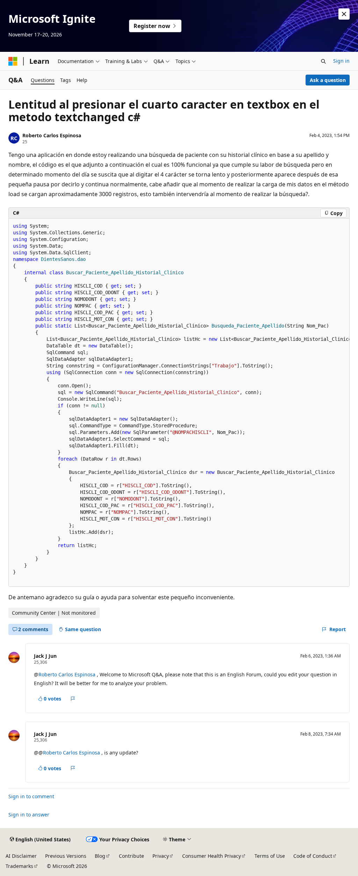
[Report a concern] (73, 698)
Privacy (160, 856)
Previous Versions (65, 856)
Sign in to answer (28, 814)
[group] (179, 402)
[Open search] (323, 61)
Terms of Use (270, 856)
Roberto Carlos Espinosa (51, 135)
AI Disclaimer (21, 856)
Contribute (131, 856)
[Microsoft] (12, 61)
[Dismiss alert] (344, 14)
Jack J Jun (45, 656)
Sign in (341, 60)
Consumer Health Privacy (211, 856)
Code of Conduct (312, 856)
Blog (100, 856)
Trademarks (19, 866)
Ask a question (328, 80)
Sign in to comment (31, 796)
